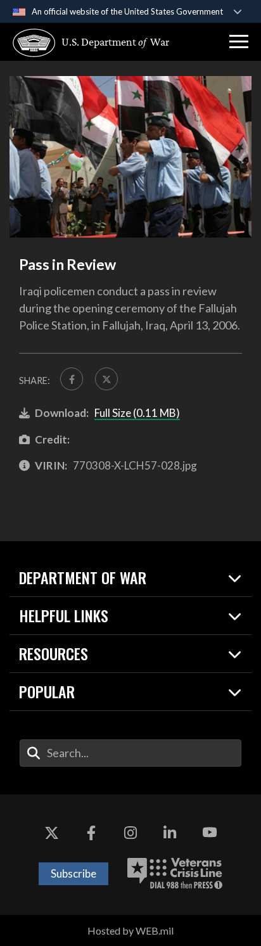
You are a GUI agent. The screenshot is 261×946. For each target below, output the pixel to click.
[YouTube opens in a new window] (210, 832)
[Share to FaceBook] (71, 379)
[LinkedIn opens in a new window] (170, 832)
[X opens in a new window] (51, 832)
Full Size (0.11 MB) (137, 412)
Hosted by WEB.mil (130, 930)
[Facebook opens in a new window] (91, 832)
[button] (238, 42)
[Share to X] (106, 379)
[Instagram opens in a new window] (130, 832)
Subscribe (73, 873)
